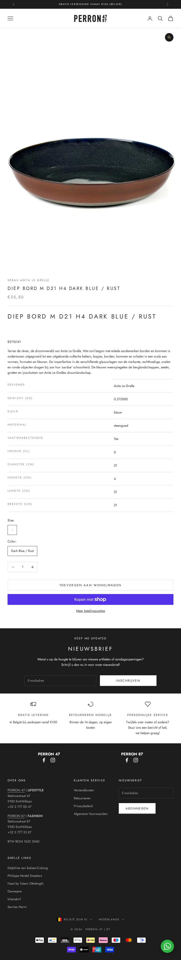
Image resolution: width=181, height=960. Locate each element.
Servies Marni (17, 906)
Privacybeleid (83, 806)
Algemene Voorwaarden (90, 813)
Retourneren (82, 798)
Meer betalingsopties (90, 610)
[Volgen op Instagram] (53, 760)
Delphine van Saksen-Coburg (28, 867)
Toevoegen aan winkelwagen (91, 585)
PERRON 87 (16, 816)
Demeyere (15, 891)
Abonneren (137, 808)
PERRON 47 (16, 790)
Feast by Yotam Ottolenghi (26, 883)
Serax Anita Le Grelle (28, 280)
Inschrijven (128, 680)
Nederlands (109, 919)
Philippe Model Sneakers (25, 875)
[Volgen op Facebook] (44, 760)
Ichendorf (14, 899)
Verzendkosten (84, 790)
